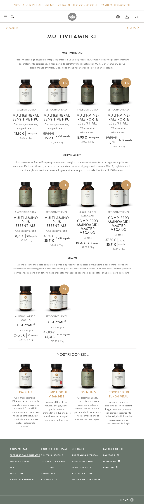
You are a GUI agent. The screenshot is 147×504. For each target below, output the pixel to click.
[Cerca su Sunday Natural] (12, 16)
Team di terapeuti (83, 467)
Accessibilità (49, 479)
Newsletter (48, 473)
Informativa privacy (54, 461)
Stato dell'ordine (21, 461)
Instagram (109, 461)
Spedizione (16, 473)
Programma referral (85, 455)
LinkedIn (108, 467)
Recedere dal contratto (25, 455)
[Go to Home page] (72, 17)
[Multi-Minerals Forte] (88, 92)
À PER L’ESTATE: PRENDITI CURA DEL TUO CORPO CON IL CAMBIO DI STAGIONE (72, 5)
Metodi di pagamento (23, 479)
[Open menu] (5, 16)
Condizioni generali (54, 449)
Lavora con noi (113, 449)
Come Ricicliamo (82, 461)
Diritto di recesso (52, 455)
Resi (12, 467)
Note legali (48, 467)
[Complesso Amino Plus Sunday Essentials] (25, 194)
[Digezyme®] (25, 298)
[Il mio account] (127, 16)
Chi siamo (78, 449)
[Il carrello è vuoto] (136, 17)
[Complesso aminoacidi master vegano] (88, 194)
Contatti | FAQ (19, 449)
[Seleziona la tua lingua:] (118, 16)
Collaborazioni (82, 473)
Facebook (109, 455)
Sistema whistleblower (86, 479)
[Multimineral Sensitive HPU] (25, 92)
